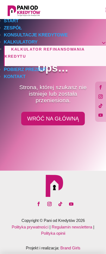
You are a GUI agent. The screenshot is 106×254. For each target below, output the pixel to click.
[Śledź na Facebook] (100, 87)
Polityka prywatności (30, 227)
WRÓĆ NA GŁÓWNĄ (53, 119)
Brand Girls (70, 248)
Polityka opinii (53, 233)
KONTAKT (15, 76)
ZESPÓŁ (13, 27)
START (11, 20)
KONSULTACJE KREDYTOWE (36, 35)
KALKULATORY (21, 42)
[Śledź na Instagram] (100, 96)
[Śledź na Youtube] (100, 115)
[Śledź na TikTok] (100, 106)
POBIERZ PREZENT (25, 69)
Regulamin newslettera (72, 227)
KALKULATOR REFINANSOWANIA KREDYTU (45, 52)
